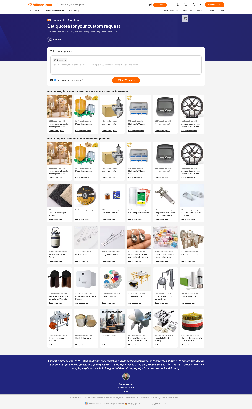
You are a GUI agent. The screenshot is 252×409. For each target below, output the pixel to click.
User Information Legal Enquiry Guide (150, 398)
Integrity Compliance (174, 398)
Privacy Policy (118, 398)
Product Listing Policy (78, 398)
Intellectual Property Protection (100, 398)
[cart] (186, 5)
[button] (150, 4)
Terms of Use (130, 398)
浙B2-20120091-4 (160, 404)
